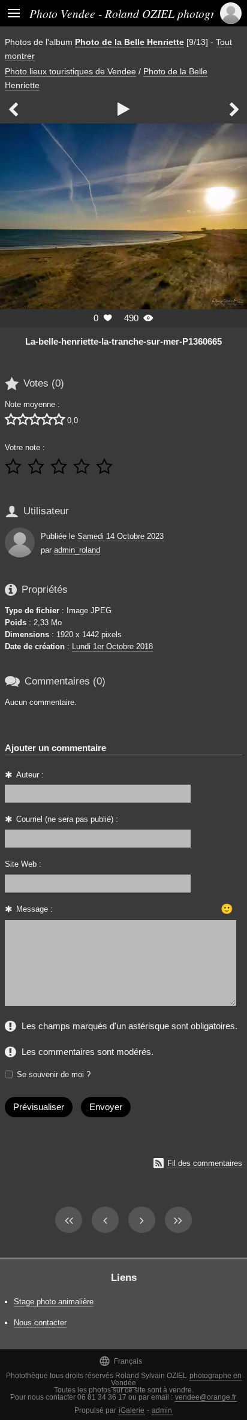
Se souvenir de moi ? (54, 1074)
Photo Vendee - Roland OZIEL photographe (133, 13)
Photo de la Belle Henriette (129, 42)
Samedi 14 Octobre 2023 (120, 536)
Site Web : (23, 864)
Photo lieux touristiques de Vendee (70, 71)
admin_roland (77, 549)
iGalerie (131, 1410)
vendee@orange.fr (205, 1397)
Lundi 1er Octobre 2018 (112, 646)
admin (162, 1410)
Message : (34, 909)
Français (120, 1361)
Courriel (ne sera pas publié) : (67, 819)
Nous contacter (40, 1322)
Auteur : (30, 774)
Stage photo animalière (54, 1301)
